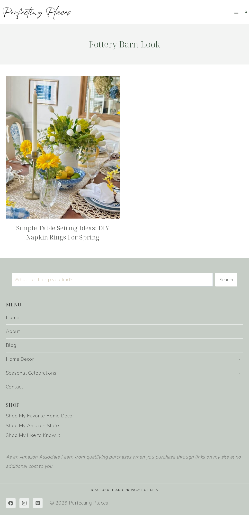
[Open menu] (236, 12)
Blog (11, 345)
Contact (14, 387)
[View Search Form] (246, 12)
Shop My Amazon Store (32, 425)
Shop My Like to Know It (33, 435)
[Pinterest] (38, 503)
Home (12, 317)
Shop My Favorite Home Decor (40, 416)
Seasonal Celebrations (31, 373)
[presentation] (63, 147)
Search (226, 280)
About (13, 331)
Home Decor (20, 359)
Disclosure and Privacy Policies (124, 490)
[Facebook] (11, 503)
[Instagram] (24, 503)
